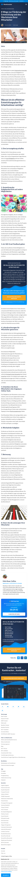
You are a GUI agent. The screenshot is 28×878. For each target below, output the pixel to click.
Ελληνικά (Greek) (5, 818)
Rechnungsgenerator (15, 411)
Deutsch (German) (5, 787)
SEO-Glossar (4, 748)
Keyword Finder (5, 718)
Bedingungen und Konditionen (8, 763)
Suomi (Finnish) (4, 822)
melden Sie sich (9, 301)
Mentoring (4, 458)
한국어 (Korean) (5, 842)
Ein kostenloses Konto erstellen (14, 297)
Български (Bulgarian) (6, 811)
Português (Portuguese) (6, 803)
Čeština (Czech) (4, 814)
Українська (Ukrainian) (6, 840)
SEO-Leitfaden (4, 750)
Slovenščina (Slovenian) (6, 838)
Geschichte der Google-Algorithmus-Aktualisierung (13, 757)
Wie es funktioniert (5, 742)
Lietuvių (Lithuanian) (6, 829)
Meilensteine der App (6, 777)
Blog (2, 746)
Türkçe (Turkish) (5, 807)
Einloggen (3, 771)
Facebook (2, 706)
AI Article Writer (5, 731)
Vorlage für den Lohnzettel (13, 374)
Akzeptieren (6, 875)
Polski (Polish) (4, 800)
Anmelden (3, 773)
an (23, 301)
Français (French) (5, 792)
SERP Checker (4, 720)
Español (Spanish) (5, 789)
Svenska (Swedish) (5, 805)
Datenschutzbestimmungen (7, 765)
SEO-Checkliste (4, 729)
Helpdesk (3, 780)
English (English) (5, 785)
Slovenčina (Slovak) (5, 836)
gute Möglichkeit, (5, 547)
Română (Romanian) (6, 833)
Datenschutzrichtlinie (6, 871)
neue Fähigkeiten (10, 158)
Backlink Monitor (5, 727)
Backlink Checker (5, 725)
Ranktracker (6, 4)
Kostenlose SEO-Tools (6, 753)
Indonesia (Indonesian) (6, 827)
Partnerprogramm (5, 744)
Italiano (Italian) (5, 794)
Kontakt (3, 851)
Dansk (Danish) (4, 816)
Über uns (3, 853)
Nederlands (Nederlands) (7, 798)
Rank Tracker (4, 716)
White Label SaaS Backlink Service (9, 739)
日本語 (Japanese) (5, 796)
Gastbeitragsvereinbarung (7, 755)
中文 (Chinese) (4, 809)
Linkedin (23, 706)
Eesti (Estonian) (4, 820)
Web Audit (3, 723)
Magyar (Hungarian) (6, 825)
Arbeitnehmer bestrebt (20, 70)
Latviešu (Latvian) (5, 831)
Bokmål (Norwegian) (6, 844)
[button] (26, 4)
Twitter (18, 706)
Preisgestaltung (4, 775)
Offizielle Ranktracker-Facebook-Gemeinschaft (13, 706)
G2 (2, 710)
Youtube (7, 706)
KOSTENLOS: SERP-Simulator (8, 734)
